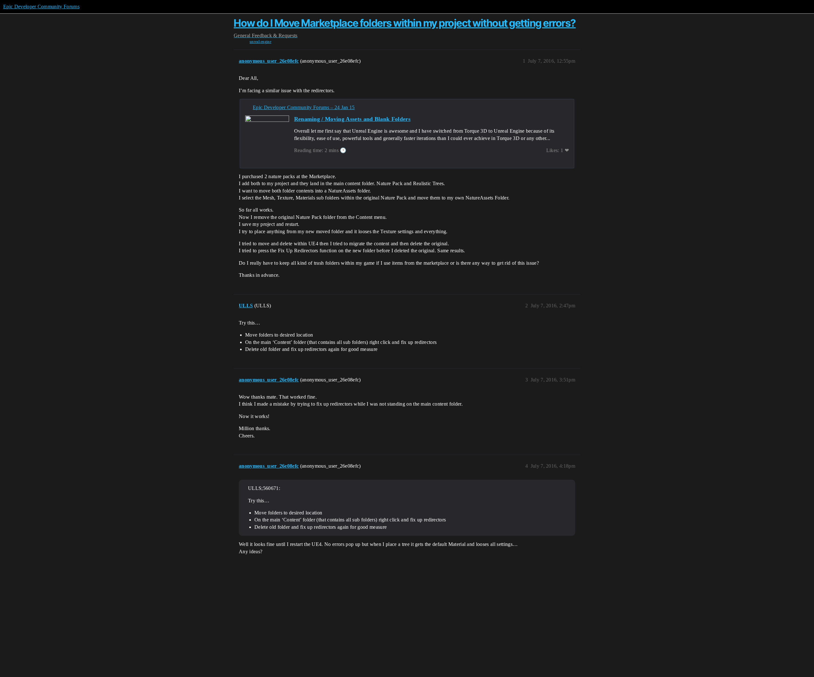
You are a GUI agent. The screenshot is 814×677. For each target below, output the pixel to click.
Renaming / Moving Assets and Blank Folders (352, 119)
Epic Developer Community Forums (41, 6)
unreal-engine (260, 41)
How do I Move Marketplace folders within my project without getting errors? (405, 23)
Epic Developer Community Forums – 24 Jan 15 (304, 107)
